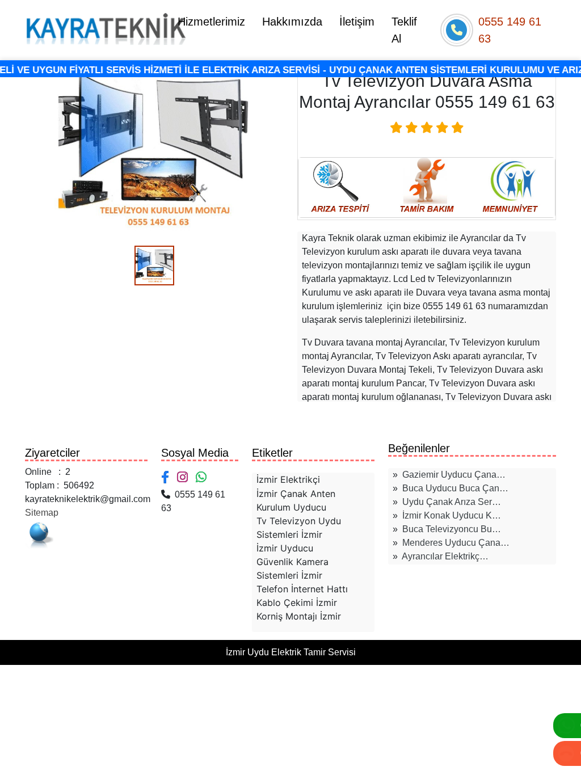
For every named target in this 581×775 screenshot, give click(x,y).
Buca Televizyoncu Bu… (451, 529)
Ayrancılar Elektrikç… (445, 556)
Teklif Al (404, 30)
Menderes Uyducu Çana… (456, 542)
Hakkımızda (292, 21)
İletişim (356, 21)
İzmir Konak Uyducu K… (451, 515)
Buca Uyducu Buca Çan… (455, 488)
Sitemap (41, 512)
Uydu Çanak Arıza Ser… (451, 502)
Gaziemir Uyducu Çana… (454, 474)
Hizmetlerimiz (211, 21)
